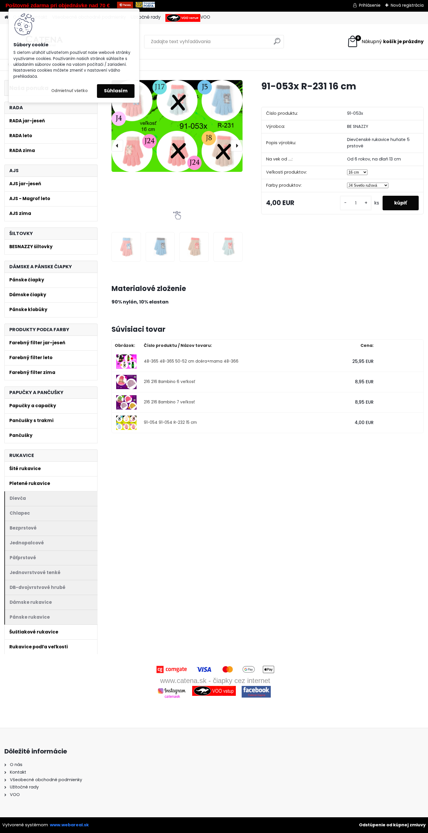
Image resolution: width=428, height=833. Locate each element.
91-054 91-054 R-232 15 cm (170, 422)
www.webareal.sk (69, 825)
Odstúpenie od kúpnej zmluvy (392, 825)
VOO (205, 17)
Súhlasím (116, 90)
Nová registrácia (407, 5)
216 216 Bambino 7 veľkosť (169, 402)
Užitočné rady (146, 17)
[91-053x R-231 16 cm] (177, 126)
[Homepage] (6, 17)
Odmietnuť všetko (69, 90)
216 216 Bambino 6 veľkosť (169, 381)
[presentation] (117, 145)
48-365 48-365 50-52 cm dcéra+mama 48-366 (191, 361)
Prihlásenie (370, 5)
